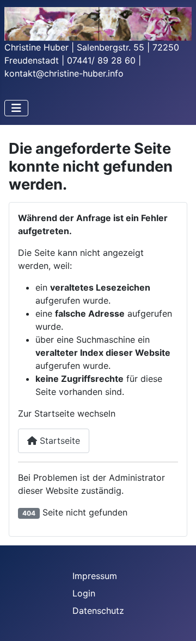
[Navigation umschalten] (16, 108)
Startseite (58, 440)
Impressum (94, 575)
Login (83, 593)
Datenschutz (98, 610)
